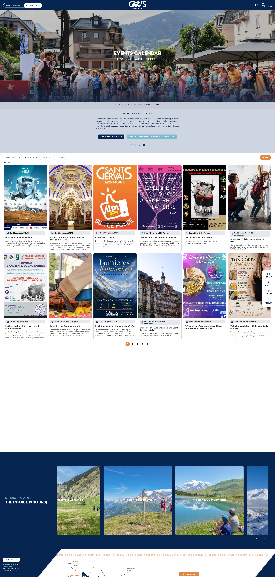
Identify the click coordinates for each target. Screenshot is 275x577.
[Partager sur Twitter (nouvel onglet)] (135, 145)
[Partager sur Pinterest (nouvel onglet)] (140, 145)
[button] (263, 5)
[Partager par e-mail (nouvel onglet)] (144, 145)
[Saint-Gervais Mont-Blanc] (137, 5)
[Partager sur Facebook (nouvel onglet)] (131, 145)
